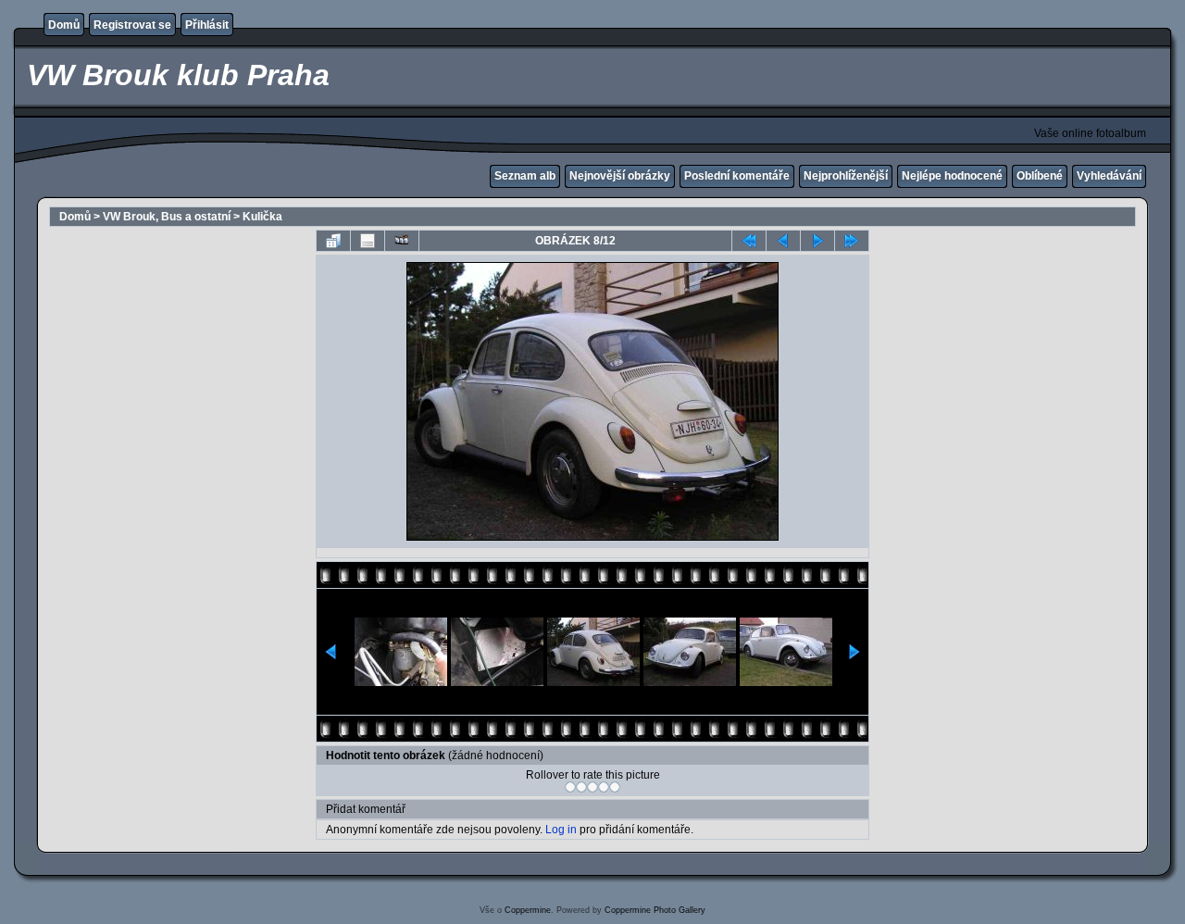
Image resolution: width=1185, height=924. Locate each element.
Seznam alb (524, 175)
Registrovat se (132, 25)
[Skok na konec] (851, 241)
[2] (581, 787)
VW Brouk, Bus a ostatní (167, 216)
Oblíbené (1040, 175)
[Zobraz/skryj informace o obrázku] (367, 241)
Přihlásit (207, 25)
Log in (561, 829)
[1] (570, 787)
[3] (592, 787)
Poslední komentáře (737, 175)
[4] (603, 787)
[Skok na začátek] (749, 241)
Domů (64, 25)
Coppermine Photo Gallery (655, 910)
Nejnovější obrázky (619, 175)
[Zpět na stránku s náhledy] (333, 241)
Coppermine (528, 910)
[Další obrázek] (817, 241)
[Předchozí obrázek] (783, 241)
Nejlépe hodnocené (952, 175)
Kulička (262, 216)
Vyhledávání (1109, 175)
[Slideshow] (401, 241)
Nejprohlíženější (846, 175)
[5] (614, 787)
